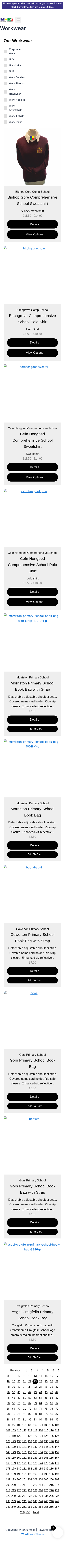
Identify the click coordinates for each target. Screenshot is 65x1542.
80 (19, 1414)
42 (29, 1392)
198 (8, 1479)
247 (57, 1501)
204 (40, 1479)
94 (40, 1419)
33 (35, 1386)
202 (30, 1479)
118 (8, 1435)
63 (35, 1403)
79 (13, 1414)
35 (46, 1386)
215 (46, 1485)
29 (13, 1386)
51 (24, 1397)
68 (8, 1408)
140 (19, 1446)
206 (51, 1479)
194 (40, 1474)
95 (46, 1419)
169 (13, 1463)
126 (51, 1435)
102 (30, 1425)
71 (24, 1408)
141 (24, 1446)
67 (56, 1403)
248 (8, 1506)
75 (46, 1408)
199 (13, 1479)
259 (28, 1512)
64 (40, 1403)
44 (40, 1392)
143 (35, 1446)
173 (35, 1463)
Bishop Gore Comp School (32, 191)
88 (8, 1419)
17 (56, 1376)
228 (8, 1495)
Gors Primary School (32, 1054)
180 (19, 1468)
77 (56, 1408)
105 (46, 1425)
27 (56, 1381)
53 (35, 1397)
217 (57, 1485)
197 (57, 1474)
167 (57, 1457)
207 (57, 1479)
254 (40, 1506)
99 (13, 1425)
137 (57, 1441)
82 (29, 1414)
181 (24, 1468)
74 (40, 1408)
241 (24, 1501)
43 (35, 1392)
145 (46, 1446)
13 (35, 1376)
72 (29, 1408)
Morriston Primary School (32, 677)
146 (51, 1446)
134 (40, 1441)
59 (13, 1403)
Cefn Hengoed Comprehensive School (32, 428)
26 (51, 1381)
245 (46, 1501)
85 (46, 1414)
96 (51, 1419)
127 (57, 1435)
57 (56, 1397)
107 (57, 1425)
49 (13, 1397)
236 (51, 1495)
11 (24, 1376)
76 (51, 1408)
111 (24, 1430)
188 (8, 1474)
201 (24, 1479)
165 (46, 1457)
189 (13, 1474)
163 (35, 1457)
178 (8, 1468)
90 (19, 1419)
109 (13, 1430)
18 (8, 1381)
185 (46, 1468)
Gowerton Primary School (32, 929)
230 (19, 1495)
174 (40, 1463)
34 (40, 1386)
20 (19, 1381)
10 (19, 1376)
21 (24, 1381)
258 (22, 1512)
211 (24, 1485)
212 (30, 1485)
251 (24, 1506)
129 (13, 1441)
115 (46, 1430)
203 (35, 1479)
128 (8, 1441)
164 (40, 1457)
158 (8, 1457)
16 (51, 1376)
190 (19, 1474)
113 (35, 1430)
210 (19, 1485)
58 (8, 1403)
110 (19, 1430)
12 (29, 1376)
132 (30, 1441)
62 (29, 1403)
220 (19, 1490)
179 (13, 1468)
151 (24, 1452)
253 (35, 1506)
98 (8, 1425)
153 (35, 1452)
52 (29, 1397)
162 (30, 1457)
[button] (18, 20)
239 (13, 1501)
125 (46, 1435)
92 (29, 1419)
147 (57, 1446)
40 (19, 1392)
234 (40, 1495)
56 (51, 1397)
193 (35, 1474)
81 (24, 1414)
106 (51, 1425)
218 (8, 1490)
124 (40, 1435)
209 (13, 1485)
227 (57, 1490)
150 (19, 1452)
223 (35, 1490)
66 (51, 1403)
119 (14, 1435)
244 (40, 1501)
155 (46, 1452)
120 (19, 1435)
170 (19, 1463)
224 (40, 1490)
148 (8, 1452)
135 (46, 1441)
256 (51, 1506)
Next (36, 1512)
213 (35, 1485)
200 (19, 1479)
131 (24, 1441)
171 (24, 1463)
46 (51, 1392)
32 (29, 1386)
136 (51, 1441)
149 (13, 1452)
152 (30, 1452)
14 (40, 1376)
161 (24, 1457)
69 (13, 1408)
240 (19, 1501)
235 (46, 1495)
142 (30, 1446)
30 (19, 1386)
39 (13, 1392)
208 (8, 1485)
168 (8, 1463)
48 (8, 1397)
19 (13, 1381)
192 (30, 1474)
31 (24, 1386)
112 (30, 1430)
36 (51, 1386)
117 (57, 1430)
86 (51, 1414)
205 (46, 1479)
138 (8, 1446)
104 (40, 1425)
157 (57, 1452)
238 (8, 1501)
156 (51, 1452)
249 (13, 1506)
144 (40, 1446)
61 (24, 1403)
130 (19, 1441)
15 (46, 1376)
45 (46, 1392)
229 (13, 1495)
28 (8, 1386)
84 (40, 1414)
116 (51, 1430)
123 (35, 1435)
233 (35, 1495)
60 (19, 1403)
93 (35, 1419)
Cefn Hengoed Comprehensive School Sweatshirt (32, 440)
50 (19, 1397)
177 (57, 1463)
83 (35, 1414)
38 (8, 1392)
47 (56, 1392)
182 (30, 1468)
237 (57, 1495)
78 (8, 1414)
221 (24, 1490)
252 (30, 1506)
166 (51, 1457)
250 (19, 1506)
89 (13, 1419)
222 (30, 1490)
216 (51, 1485)
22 (29, 1381)
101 (24, 1425)
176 (51, 1463)
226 (51, 1490)
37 (56, 1386)
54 (40, 1397)
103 (35, 1425)
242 (30, 1501)
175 (46, 1463)
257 (57, 1506)
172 (30, 1463)
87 (56, 1414)
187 (57, 1468)
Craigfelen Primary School (32, 1306)
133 (35, 1441)
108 (8, 1430)
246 (51, 1501)
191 (24, 1474)
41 (24, 1392)
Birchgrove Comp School (32, 310)
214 (40, 1485)
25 (46, 1381)
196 (51, 1474)
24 (40, 1381)
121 (24, 1435)
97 (56, 1419)
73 (35, 1408)
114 (41, 1430)
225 (46, 1490)
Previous (15, 1370)
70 (19, 1408)
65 (46, 1403)
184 (40, 1468)
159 (13, 1457)
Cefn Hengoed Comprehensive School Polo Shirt (32, 564)
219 (13, 1490)
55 (46, 1397)
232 (30, 1495)
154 (40, 1452)
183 (35, 1468)
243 (35, 1501)
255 (46, 1506)
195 (46, 1474)
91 (24, 1419)
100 (19, 1425)
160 (19, 1457)
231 (24, 1495)
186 (51, 1468)
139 (13, 1446)
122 (30, 1435)
